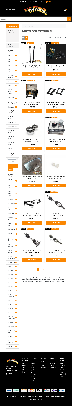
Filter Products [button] (10, 45)
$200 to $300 (13, 126)
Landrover (24, 371)
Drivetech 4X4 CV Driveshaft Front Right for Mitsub (32, 251)
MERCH (49, 2)
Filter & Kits (62, 374)
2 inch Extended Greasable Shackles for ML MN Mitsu (32, 103)
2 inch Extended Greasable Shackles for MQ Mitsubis (56, 103)
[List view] (26, 38)
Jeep (23, 369)
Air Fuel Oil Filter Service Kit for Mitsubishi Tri (56, 140)
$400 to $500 (11, 137)
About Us (52, 363)
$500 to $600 (11, 143)
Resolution (43, 367)
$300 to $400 (11, 131)
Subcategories (12, 26)
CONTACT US (33, 2)
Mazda (23, 373)
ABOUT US (23, 2)
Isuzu (23, 367)
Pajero (9, 36)
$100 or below (10, 117)
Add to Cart (32, 74)
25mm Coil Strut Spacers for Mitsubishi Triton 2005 (32, 140)
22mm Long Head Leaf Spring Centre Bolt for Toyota (32, 66)
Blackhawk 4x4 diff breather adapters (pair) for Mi (55, 177)
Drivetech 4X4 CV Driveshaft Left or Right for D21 (55, 251)
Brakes (61, 367)
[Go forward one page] (49, 269)
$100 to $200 (13, 122)
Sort (50, 37)
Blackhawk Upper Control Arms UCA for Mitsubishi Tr (32, 214)
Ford (23, 363)
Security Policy (33, 375)
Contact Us (53, 367)
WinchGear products (36, 399)
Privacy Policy (33, 368)
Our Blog (52, 365)
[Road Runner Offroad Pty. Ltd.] (36, 9)
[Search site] (69, 19)
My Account (43, 361)
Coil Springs (62, 373)
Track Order (42, 364)
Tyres (61, 376)
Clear (10, 169)
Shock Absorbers (62, 364)
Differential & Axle (62, 370)
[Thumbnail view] (23, 38)
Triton (9, 40)
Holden (24, 365)
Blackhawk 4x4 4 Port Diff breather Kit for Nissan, (55, 66)
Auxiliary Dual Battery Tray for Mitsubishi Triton (32, 177)
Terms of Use (33, 364)
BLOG (41, 2)
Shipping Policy (33, 379)
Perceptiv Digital (61, 396)
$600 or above (11, 149)
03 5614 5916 (14, 370)
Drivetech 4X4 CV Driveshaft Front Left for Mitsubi (55, 214)
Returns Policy (33, 372)
